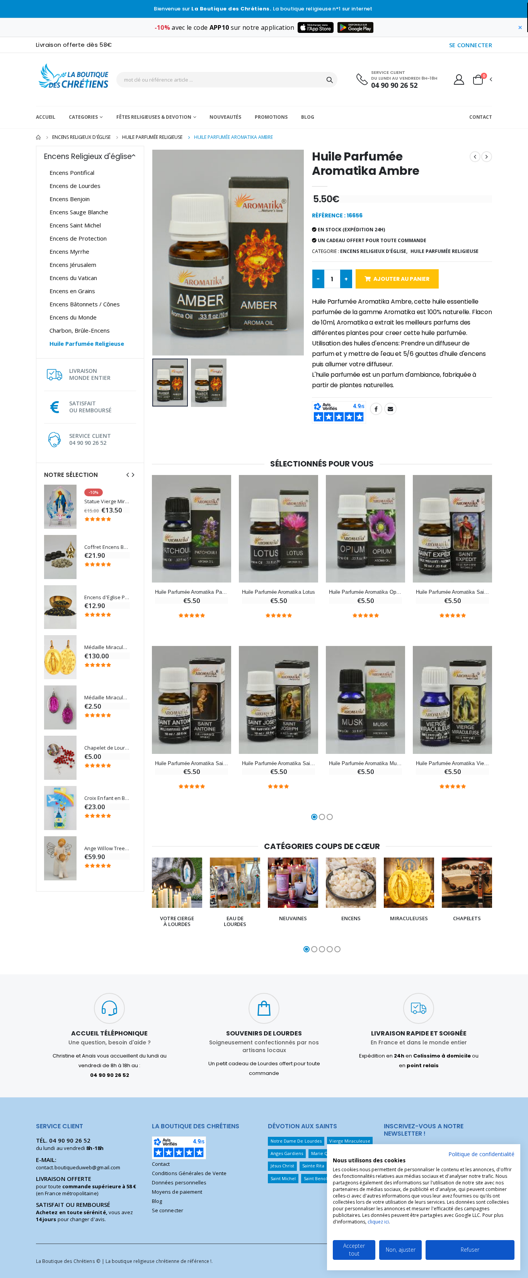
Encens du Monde (73, 317)
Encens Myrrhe (69, 251)
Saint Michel (283, 1178)
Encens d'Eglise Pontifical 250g (107, 597)
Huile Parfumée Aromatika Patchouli (191, 592)
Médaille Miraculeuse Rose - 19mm (107, 697)
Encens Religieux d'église (81, 137)
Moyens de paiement (177, 1191)
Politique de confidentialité (481, 1154)
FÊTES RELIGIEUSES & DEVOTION (153, 117)
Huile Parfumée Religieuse (152, 137)
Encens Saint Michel (75, 225)
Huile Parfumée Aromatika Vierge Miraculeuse (452, 763)
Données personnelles (179, 1182)
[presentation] (127, 474)
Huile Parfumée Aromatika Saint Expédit (452, 592)
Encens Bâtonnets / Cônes (84, 304)
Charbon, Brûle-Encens (79, 330)
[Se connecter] (459, 79)
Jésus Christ (283, 1166)
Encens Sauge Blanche (78, 212)
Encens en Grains (72, 291)
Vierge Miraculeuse (349, 1141)
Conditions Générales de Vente (189, 1173)
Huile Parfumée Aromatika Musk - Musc (365, 763)
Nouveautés (225, 117)
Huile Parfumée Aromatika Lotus (278, 592)
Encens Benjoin (69, 199)
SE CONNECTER (470, 45)
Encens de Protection (78, 238)
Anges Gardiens (287, 1153)
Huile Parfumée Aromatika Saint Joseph (278, 763)
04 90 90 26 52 (394, 85)
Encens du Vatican (73, 278)
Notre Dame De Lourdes (296, 1141)
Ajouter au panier (401, 279)
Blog (307, 117)
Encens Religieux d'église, (373, 251)
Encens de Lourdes (74, 186)
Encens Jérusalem (72, 264)
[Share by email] (390, 409)
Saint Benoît (316, 1178)
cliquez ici (378, 1221)
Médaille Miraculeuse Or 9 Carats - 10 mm (107, 647)
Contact (480, 117)
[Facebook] (376, 409)
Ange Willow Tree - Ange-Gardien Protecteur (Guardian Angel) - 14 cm (107, 848)
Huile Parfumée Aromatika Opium (365, 592)
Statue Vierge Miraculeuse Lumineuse (107, 501)
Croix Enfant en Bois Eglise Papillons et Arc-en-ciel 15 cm (107, 798)
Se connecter (167, 1210)
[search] (329, 79)
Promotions (271, 117)
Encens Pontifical (71, 172)
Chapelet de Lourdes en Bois (107, 748)
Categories (83, 117)
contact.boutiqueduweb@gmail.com (78, 1167)
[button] (482, 79)
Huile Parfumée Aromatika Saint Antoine (191, 763)
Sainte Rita (313, 1166)
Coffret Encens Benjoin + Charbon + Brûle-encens (107, 547)
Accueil (45, 117)
